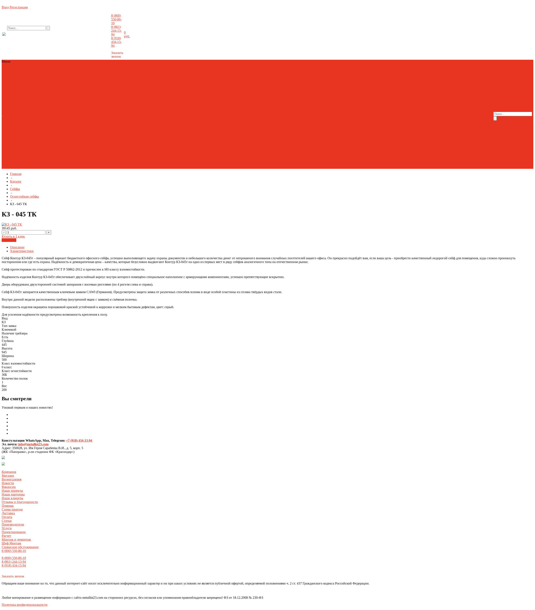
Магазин (379, 108)
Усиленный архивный (89, 76)
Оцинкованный (117, 76)
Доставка (464, 108)
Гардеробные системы (61, 106)
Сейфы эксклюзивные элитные (234, 91)
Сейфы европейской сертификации (185, 91)
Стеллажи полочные (16, 69)
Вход (5, 7)
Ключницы (195, 106)
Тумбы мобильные (53, 110)
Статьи (452, 112)
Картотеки (134, 106)
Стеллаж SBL (180, 76)
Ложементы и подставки (187, 84)
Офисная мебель (200, 69)
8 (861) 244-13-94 (116, 30)
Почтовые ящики (246, 106)
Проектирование (286, 97)
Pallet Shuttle (45, 125)
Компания (9, 472)
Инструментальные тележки (95, 163)
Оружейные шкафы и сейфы (116, 88)
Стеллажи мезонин (171, 121)
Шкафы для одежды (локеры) (214, 110)
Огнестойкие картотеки (49, 88)
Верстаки (67, 163)
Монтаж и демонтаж (16, 539)
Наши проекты (383, 112)
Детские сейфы (158, 84)
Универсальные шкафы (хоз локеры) (93, 110)
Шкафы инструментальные (101, 167)
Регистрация (19, 7)
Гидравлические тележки (20, 133)
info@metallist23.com (99, 37)
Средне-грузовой (141, 76)
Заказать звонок (117, 54)
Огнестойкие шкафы (218, 106)
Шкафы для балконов (135, 110)
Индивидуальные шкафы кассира (102, 106)
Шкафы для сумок (249, 110)
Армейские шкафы (244, 103)
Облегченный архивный (19, 76)
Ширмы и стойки (27, 148)
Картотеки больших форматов (164, 106)
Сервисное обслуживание (20, 547)
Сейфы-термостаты (221, 144)
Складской (162, 76)
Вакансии (427, 108)
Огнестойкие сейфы (81, 88)
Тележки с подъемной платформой (64, 133)
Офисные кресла (14, 155)
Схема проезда (446, 108)
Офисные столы (38, 155)
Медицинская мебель (172, 69)
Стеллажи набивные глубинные (76, 121)
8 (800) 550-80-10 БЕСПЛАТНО (36, 38)
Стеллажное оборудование (109, 69)
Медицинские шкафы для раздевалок (157, 144)
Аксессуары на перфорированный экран (31, 163)
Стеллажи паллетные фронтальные (27, 121)
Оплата (441, 112)
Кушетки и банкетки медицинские (143, 140)
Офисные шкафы (87, 155)
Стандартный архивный (55, 76)
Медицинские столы (52, 144)
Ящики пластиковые (136, 167)
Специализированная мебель (204, 163)
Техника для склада (143, 69)
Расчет (303, 97)
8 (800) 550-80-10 (116, 19)
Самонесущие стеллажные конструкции (128, 121)
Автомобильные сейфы (41, 84)
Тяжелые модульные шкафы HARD (55, 167)
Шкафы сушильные (39, 114)
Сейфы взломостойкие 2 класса (236, 88)
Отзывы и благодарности (404, 116)
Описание (17, 247)
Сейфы (37, 69)
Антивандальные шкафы (212, 103)
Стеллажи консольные (202, 121)
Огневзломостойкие (16, 88)
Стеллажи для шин (224, 76)
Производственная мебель (231, 69)
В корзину (9, 240)
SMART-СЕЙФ (13, 84)
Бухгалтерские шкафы (29, 106)
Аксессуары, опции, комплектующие (166, 103)
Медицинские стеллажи (19, 144)
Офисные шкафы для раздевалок (123, 155)
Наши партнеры (406, 112)
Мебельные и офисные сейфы (227, 84)
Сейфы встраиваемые (144, 91)
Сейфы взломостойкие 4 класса (59, 91)
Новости (412, 108)
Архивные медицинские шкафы (59, 140)
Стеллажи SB (200, 76)
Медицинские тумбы (83, 144)
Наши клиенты (12, 498)
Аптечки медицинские (18, 140)
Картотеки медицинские (99, 140)
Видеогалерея (396, 108)
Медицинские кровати (241, 140)
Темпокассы (30, 110)
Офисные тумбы (62, 155)
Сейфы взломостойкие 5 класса (105, 91)
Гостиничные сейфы (73, 84)
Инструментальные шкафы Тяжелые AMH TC (149, 163)
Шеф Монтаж (298, 101)
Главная (15, 174)
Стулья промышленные (242, 163)
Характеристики (22, 251)
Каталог (16, 181)
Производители (447, 116)
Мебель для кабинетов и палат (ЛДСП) (196, 140)
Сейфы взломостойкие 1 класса (190, 88)
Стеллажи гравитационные (238, 121)
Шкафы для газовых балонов (171, 110)
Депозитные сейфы (103, 84)
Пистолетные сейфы (152, 88)
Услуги (7, 528)
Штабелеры (97, 133)
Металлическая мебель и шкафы (66, 69)
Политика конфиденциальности (24, 604)
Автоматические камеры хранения (115, 103)
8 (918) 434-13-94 (116, 41)
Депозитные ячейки (132, 84)
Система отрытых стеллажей (168, 155)
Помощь (8, 505)
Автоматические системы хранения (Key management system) (45, 103)
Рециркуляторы (195, 144)
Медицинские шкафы (113, 144)
